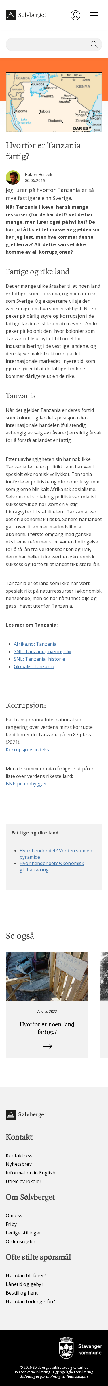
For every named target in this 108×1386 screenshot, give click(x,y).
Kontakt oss (19, 1155)
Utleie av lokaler (23, 1181)
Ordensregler (20, 1241)
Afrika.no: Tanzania (35, 644)
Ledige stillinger (23, 1233)
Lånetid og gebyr (24, 1284)
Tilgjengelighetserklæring (72, 1372)
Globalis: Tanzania (34, 666)
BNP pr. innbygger (26, 783)
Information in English (30, 1173)
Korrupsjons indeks (27, 749)
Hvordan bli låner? (26, 1275)
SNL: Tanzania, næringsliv (42, 651)
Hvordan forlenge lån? (30, 1301)
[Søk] (93, 44)
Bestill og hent (22, 1293)
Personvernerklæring (32, 1372)
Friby (11, 1224)
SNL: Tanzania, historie (39, 659)
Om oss (14, 1215)
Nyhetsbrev (19, 1164)
